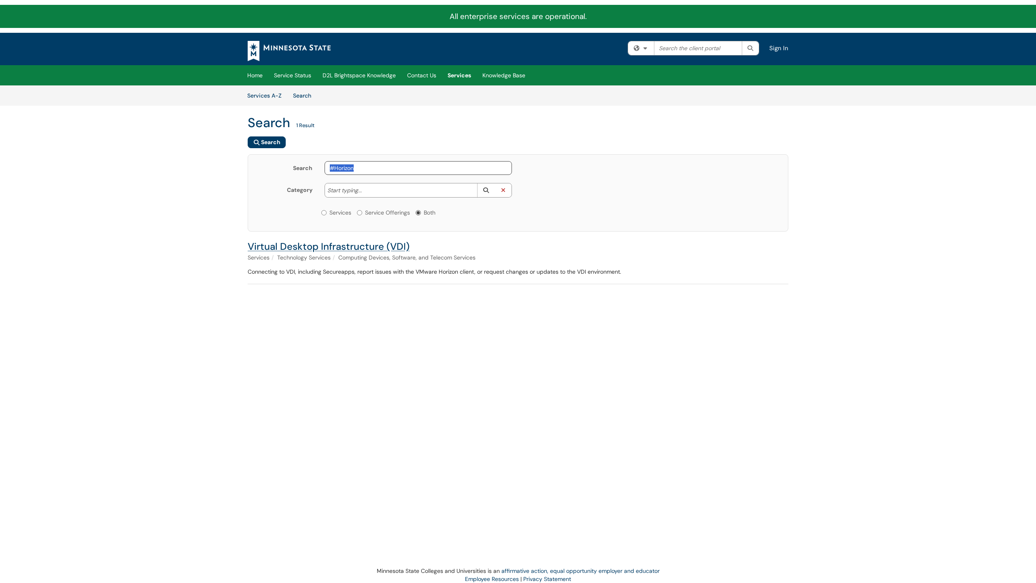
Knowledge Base (503, 75)
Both (429, 212)
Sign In (778, 48)
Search (305, 95)
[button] (486, 190)
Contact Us (421, 75)
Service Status (292, 75)
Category (299, 190)
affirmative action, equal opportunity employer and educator (580, 570)
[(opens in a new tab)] (289, 51)
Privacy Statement (547, 579)
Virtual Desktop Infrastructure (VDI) (329, 246)
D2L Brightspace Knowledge (359, 75)
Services (459, 75)
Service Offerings (387, 212)
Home (255, 75)
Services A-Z (264, 95)
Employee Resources (492, 579)
